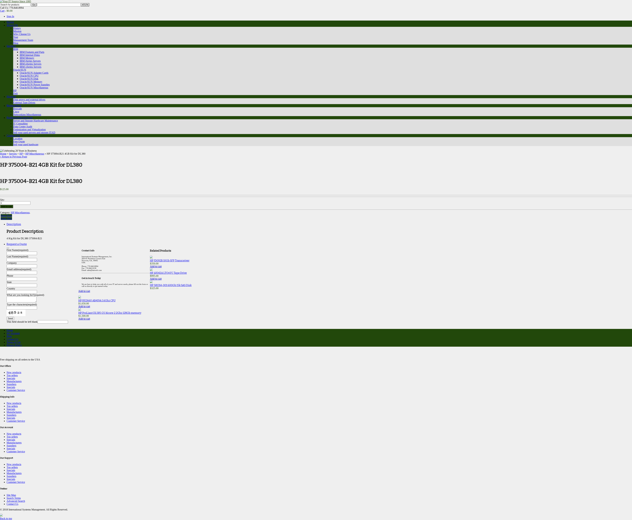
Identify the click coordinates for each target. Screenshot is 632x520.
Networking (14, 105)
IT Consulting (20, 123)
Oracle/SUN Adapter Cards (34, 72)
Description (14, 224)
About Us (12, 25)
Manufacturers (14, 381)
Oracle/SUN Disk (29, 78)
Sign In (10, 16)
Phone (10, 275)
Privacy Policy (14, 345)
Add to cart (156, 266)
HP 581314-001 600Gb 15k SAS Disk (171, 285)
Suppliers (11, 384)
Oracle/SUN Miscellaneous (34, 87)
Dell (15, 93)
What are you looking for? (25, 295)
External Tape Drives (24, 102)
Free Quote (19, 141)
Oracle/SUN (19, 69)
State (9, 282)
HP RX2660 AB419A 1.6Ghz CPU (97, 300)
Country (11, 288)
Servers (11, 46)
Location (17, 138)
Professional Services (20, 117)
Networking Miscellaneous (27, 114)
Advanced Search (16, 501)
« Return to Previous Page (13, 156)
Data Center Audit (22, 126)
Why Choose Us (21, 34)
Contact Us (13, 135)
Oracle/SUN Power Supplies (35, 84)
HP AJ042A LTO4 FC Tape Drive (168, 272)
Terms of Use (14, 342)
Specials (11, 378)
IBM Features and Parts (32, 52)
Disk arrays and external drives (29, 99)
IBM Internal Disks (30, 55)
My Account (13, 333)
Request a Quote (17, 244)
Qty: (2, 199)
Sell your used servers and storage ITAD (34, 132)
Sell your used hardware (25, 144)
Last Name (17, 256)
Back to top (6, 518)
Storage (11, 96)
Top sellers (12, 375)
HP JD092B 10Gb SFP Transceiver (169, 260)
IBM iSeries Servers (30, 61)
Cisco (16, 111)
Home (10, 22)
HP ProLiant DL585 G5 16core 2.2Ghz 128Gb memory (109, 312)
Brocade (17, 108)
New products (14, 372)
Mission (17, 31)
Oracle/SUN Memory (31, 81)
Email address (19, 269)
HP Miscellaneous (34, 153)
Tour (15, 37)
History (17, 28)
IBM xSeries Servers (30, 66)
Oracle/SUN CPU (29, 75)
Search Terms (14, 498)
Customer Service (16, 390)
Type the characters (22, 304)
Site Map (11, 495)
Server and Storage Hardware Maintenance (35, 120)
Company (12, 262)
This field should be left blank (22, 321)
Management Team (23, 40)
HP (15, 90)
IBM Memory (27, 58)
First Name (17, 250)
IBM (15, 49)
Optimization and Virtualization (29, 129)
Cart (2, 10)
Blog (15, 43)
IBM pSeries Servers (30, 63)
